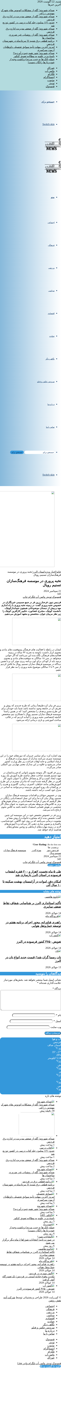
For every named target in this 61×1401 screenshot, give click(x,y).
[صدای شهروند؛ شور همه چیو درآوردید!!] (45, 1206)
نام (58, 1015)
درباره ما (50, 404)
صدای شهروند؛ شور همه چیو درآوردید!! (33, 53)
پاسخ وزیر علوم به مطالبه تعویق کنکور (34, 56)
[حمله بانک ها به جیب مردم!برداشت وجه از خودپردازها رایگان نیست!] (48, 1224)
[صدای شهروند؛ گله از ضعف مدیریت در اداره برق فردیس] (36, 1135)
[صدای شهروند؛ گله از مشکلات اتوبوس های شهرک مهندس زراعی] (45, 1101)
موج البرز (36, 850)
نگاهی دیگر (50, 359)
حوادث (51, 336)
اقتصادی (51, 313)
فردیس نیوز (53, 850)
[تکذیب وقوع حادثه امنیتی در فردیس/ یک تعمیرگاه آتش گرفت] (41, 1273)
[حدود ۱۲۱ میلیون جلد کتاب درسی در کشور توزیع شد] (46, 1147)
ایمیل (57, 1021)
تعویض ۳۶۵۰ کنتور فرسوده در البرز (39, 941)
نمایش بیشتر (54, 865)
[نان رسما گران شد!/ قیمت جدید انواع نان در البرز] (58, 951)
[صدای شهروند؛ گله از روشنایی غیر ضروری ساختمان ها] (45, 1169)
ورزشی (51, 268)
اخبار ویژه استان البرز (44, 571)
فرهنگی (51, 245)
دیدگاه (57, 988)
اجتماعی (51, 222)
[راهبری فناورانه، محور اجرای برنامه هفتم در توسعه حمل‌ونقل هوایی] (53, 916)
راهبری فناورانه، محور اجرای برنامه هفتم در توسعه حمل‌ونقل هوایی (33, 924)
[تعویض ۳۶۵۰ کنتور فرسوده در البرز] (55, 935)
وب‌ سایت (55, 1027)
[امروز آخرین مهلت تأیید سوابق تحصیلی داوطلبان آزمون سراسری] (45, 1193)
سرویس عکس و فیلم (45, 381)
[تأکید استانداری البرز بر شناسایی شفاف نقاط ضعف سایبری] (52, 896)
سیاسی (51, 291)
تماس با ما (50, 427)
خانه (58, 571)
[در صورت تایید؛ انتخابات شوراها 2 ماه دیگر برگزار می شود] (45, 1236)
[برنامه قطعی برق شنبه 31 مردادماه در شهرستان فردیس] (38, 1181)
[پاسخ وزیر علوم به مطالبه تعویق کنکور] (47, 1215)
